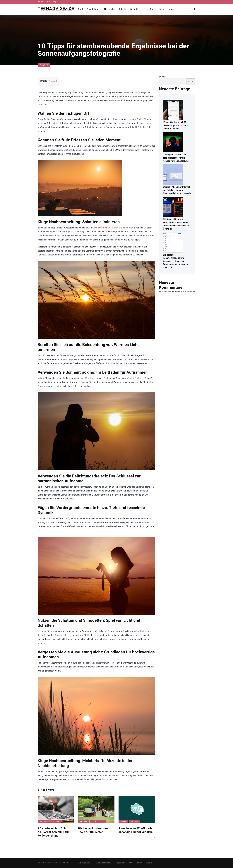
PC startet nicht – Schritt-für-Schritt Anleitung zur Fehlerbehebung (54, 832)
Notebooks (109, 9)
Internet (123, 821)
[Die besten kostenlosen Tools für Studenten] (96, 809)
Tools (102, 821)
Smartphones (93, 9)
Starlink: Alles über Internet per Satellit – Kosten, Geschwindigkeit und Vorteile (177, 190)
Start (80, 9)
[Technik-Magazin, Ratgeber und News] (56, 8)
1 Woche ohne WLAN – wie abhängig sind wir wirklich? (136, 830)
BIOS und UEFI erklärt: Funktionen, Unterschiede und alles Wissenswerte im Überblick (176, 224)
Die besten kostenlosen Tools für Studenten (93, 830)
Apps (94, 821)
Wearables (135, 9)
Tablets (122, 9)
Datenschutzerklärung (104, 863)
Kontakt (149, 863)
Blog (54, 2)
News (171, 9)
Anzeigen (52, 81)
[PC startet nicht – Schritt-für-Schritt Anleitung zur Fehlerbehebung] (56, 809)
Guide (161, 9)
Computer (55, 821)
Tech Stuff (149, 9)
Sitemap (139, 863)
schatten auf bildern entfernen (113, 227)
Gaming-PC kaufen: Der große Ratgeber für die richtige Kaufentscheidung (176, 157)
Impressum (120, 863)
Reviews (40, 2)
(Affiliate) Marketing (85, 863)
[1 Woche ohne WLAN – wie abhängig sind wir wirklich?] (137, 809)
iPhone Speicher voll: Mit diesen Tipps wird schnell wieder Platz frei (175, 125)
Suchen (162, 76)
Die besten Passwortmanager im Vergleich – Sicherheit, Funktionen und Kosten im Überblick (175, 261)
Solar (48, 2)
